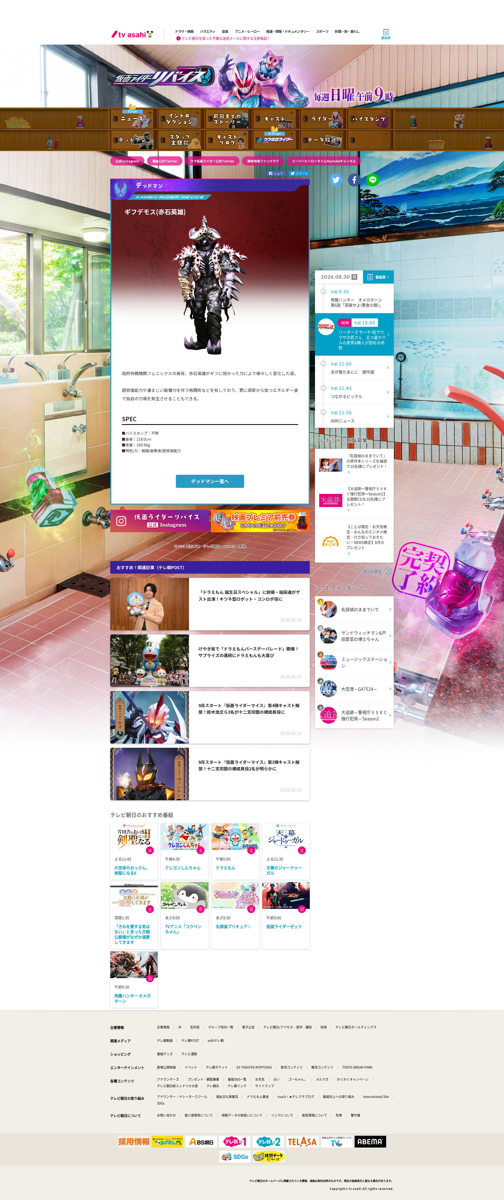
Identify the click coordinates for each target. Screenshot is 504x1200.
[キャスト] (275, 118)
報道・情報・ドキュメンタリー (287, 31)
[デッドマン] (134, 140)
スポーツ (322, 31)
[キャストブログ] (228, 140)
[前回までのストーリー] (228, 118)
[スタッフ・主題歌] (181, 140)
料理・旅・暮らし (347, 31)
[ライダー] (322, 118)
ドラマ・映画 (184, 31)
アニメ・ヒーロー (247, 31)
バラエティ (207, 31)
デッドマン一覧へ (210, 481)
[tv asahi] (133, 34)
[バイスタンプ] (370, 118)
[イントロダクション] (181, 118)
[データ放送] (322, 140)
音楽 (225, 31)
